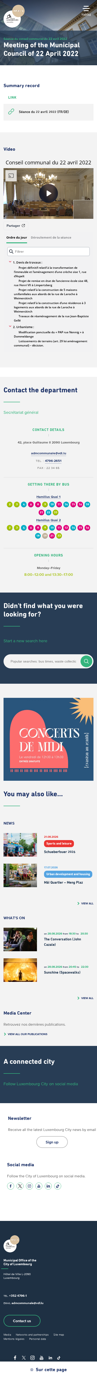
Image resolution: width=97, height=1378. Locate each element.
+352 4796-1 (18, 1295)
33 (55, 512)
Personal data (37, 1338)
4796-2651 (53, 461)
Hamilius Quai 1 (48, 497)
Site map (58, 1334)
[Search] (86, 661)
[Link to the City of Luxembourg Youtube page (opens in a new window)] (38, 1186)
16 (80, 504)
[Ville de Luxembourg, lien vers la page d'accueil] (14, 26)
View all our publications (27, 1034)
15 (73, 504)
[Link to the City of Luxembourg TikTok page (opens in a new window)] (57, 1186)
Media (7, 1334)
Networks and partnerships (32, 1334)
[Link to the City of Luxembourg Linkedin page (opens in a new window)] (48, 1186)
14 (66, 504)
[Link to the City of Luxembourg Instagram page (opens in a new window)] (29, 1186)
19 (45, 535)
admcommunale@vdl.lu (48, 453)
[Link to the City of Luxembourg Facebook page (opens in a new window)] (10, 1186)
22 (48, 512)
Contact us (22, 1321)
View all (87, 903)
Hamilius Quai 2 (48, 520)
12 (66, 527)
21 (41, 512)
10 (52, 504)
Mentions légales (14, 1338)
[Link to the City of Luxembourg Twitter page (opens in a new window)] (20, 1186)
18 (87, 504)
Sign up (52, 1142)
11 (59, 504)
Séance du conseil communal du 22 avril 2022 (35, 39)
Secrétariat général (21, 412)
